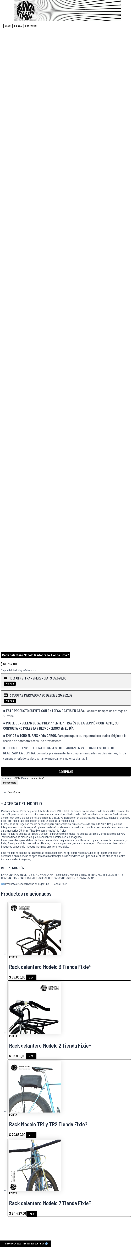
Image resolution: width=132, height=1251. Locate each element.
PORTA (17, 778)
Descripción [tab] (14, 792)
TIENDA (18, 25)
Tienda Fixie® (37, 778)
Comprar (66, 772)
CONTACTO (31, 25)
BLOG (8, 25)
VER (31, 977)
